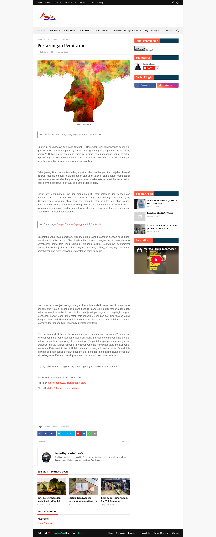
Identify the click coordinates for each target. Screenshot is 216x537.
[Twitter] (168, 91)
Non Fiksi (47, 39)
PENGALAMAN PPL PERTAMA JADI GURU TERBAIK (162, 227)
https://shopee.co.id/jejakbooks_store (67, 383)
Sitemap (100, 2)
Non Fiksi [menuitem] (54, 30)
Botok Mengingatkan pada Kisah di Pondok (49, 499)
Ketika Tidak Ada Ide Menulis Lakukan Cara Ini (83, 499)
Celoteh (55, 426)
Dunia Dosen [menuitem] (101, 30)
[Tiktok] (145, 91)
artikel (47, 426)
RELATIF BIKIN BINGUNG (160, 213)
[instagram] (177, 2)
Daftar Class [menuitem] (169, 30)
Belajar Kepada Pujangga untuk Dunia (77, 224)
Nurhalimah (44, 52)
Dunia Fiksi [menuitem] (84, 30)
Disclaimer (57, 2)
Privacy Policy (70, 2)
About (47, 2)
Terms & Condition (86, 2)
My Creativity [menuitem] (151, 30)
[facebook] (172, 2)
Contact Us (120, 533)
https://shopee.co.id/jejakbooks (64, 388)
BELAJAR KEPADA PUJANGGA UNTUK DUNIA (162, 202)
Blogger (81, 533)
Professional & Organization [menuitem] (126, 30)
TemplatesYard (59, 533)
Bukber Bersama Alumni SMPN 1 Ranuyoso (114, 499)
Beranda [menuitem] (41, 30)
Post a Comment (45, 523)
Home (39, 2)
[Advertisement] (125, 16)
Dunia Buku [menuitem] (69, 30)
